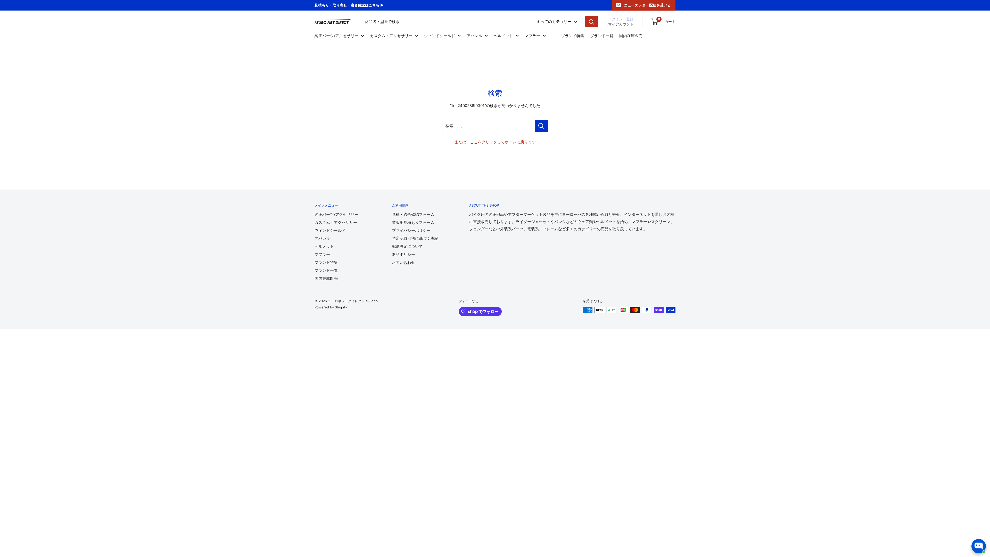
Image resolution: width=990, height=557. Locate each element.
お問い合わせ (403, 262)
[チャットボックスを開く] (978, 546)
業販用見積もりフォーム (413, 222)
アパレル (474, 35)
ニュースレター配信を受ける (647, 5)
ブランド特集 (572, 35)
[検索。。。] (541, 126)
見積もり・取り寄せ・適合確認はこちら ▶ (349, 5)
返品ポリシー (403, 254)
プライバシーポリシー (411, 230)
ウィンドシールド (439, 35)
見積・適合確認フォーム (413, 214)
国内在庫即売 (630, 35)
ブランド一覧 (601, 35)
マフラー (532, 35)
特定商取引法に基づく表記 (415, 238)
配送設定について (407, 246)
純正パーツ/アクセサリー (336, 35)
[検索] (591, 21)
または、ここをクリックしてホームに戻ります (495, 142)
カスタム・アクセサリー (391, 35)
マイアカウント (620, 24)
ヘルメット (503, 35)
